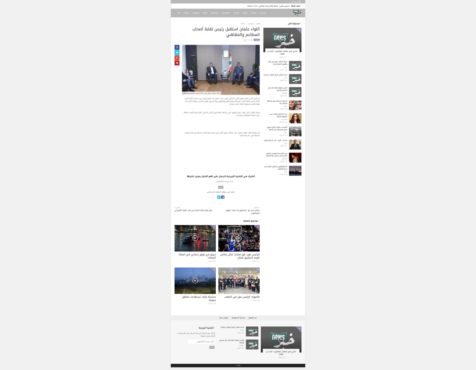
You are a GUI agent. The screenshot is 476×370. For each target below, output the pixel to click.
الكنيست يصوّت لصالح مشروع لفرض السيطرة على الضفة (277, 128)
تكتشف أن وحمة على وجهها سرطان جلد (277, 102)
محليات (253, 12)
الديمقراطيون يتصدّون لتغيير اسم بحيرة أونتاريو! (229, 6)
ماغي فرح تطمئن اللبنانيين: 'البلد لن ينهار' (282, 52)
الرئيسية (263, 12)
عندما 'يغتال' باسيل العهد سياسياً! (275, 74)
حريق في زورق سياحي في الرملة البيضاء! (197, 256)
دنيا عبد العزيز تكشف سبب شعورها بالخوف (278, 115)
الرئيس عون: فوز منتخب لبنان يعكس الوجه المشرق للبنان (240, 256)
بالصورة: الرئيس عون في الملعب (242, 296)
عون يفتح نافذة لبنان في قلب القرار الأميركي (193, 210)
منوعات (186, 12)
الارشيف (250, 23)
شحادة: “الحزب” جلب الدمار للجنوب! (275, 140)
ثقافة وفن (226, 12)
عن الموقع (253, 317)
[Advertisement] (221, 157)
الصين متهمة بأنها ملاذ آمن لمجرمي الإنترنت (277, 89)
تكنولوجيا (196, 12)
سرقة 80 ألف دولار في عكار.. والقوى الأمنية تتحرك (277, 63)
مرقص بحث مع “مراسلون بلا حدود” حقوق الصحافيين (243, 212)
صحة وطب (214, 12)
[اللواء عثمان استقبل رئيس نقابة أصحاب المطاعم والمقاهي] (221, 70)
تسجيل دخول (295, 1)
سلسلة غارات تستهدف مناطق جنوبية (199, 298)
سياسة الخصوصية (238, 317)
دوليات (244, 12)
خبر (257, 23)
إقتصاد (236, 12)
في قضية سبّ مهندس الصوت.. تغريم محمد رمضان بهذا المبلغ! (276, 154)
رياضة (205, 12)
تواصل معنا (223, 317)
